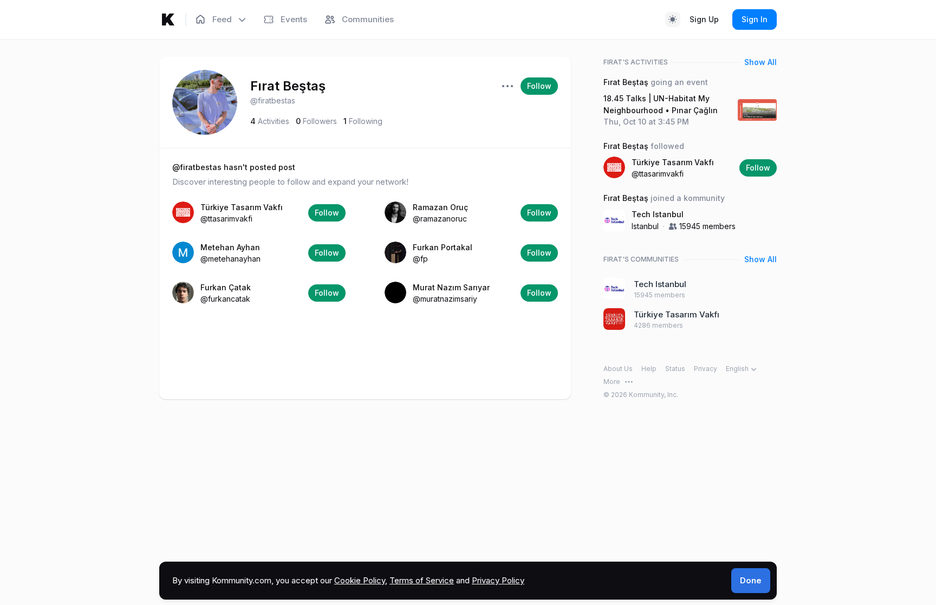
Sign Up (704, 19)
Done (751, 580)
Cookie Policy (359, 580)
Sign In (755, 19)
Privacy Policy (498, 580)
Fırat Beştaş (288, 86)
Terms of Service (421, 580)
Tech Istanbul (658, 214)
